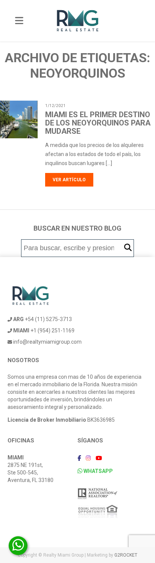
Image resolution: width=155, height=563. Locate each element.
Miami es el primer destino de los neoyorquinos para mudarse (97, 123)
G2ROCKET (125, 555)
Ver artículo (69, 179)
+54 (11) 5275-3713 (42, 319)
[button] (128, 247)
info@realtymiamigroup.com (47, 342)
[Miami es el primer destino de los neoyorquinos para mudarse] (28, 134)
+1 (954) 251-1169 (43, 330)
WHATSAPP (97, 471)
